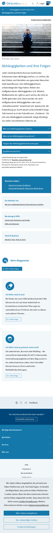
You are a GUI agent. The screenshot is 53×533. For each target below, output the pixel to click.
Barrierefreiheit (26, 473)
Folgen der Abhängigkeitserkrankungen (21, 143)
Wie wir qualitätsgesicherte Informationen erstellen (24, 204)
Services (5, 445)
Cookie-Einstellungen (28, 501)
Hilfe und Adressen (12, 224)
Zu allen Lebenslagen (11, 269)
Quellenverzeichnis (11, 151)
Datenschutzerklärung (39, 505)
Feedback (33, 402)
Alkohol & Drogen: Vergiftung (19, 185)
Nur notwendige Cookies (26, 520)
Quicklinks (6, 437)
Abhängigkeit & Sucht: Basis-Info (22, 10)
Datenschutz (26, 477)
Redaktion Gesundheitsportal (22, 160)
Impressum (26, 469)
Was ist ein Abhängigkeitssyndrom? (19, 136)
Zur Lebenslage (13, 319)
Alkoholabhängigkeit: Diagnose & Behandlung (26, 188)
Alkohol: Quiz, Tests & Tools (15, 239)
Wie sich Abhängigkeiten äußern (17, 128)
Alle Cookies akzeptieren (26, 513)
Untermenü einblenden (41, 19)
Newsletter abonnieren (25, 419)
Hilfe (26, 465)
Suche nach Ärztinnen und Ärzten (17, 220)
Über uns (5, 452)
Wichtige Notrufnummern (12, 430)
